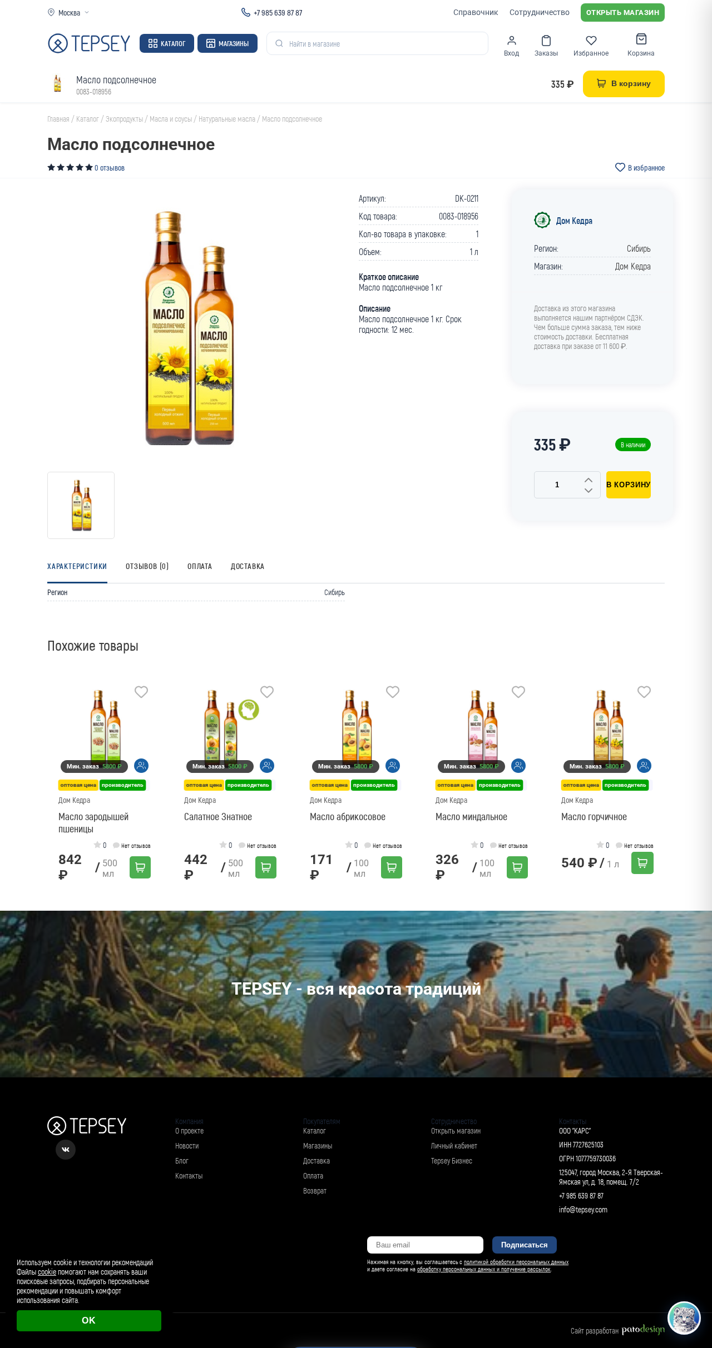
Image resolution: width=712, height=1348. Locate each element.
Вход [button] (511, 53)
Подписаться (524, 1245)
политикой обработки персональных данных (516, 1261)
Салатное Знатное (218, 816)
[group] (186, 328)
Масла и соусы (171, 118)
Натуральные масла (227, 118)
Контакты (188, 1175)
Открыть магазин (623, 12)
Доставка (248, 566)
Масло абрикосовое (347, 816)
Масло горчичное (594, 816)
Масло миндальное (471, 816)
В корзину (628, 485)
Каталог (173, 43)
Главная (58, 118)
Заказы (546, 53)
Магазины (234, 43)
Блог (182, 1160)
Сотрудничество (540, 12)
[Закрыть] (690, 1249)
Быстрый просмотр (108, 729)
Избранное (591, 53)
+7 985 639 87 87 (278, 12)
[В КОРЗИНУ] (140, 867)
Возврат (315, 1190)
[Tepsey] (89, 43)
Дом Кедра (574, 220)
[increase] (588, 480)
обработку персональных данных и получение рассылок (484, 1268)
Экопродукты (124, 118)
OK (89, 1320)
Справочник (475, 12)
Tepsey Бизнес (451, 1160)
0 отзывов (110, 167)
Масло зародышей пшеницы (93, 822)
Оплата (199, 566)
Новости (187, 1145)
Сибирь (639, 248)
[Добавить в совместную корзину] (141, 765)
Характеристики (77, 566)
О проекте (189, 1130)
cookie (47, 1271)
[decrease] (588, 491)
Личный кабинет (454, 1145)
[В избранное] (141, 693)
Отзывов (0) (147, 566)
